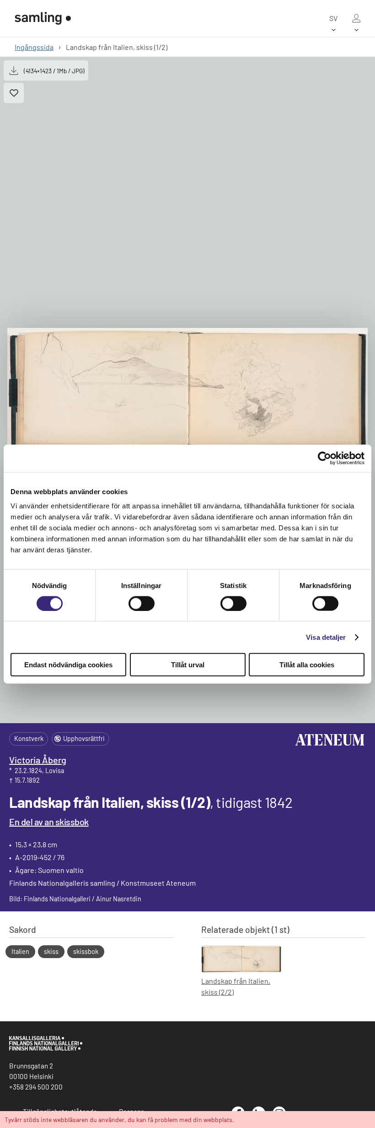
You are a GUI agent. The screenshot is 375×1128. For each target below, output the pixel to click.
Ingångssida (34, 47)
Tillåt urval (187, 665)
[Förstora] (187, 390)
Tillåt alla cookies (306, 665)
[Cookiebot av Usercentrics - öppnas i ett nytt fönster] (324, 458)
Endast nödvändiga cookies (68, 665)
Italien (20, 951)
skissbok (85, 951)
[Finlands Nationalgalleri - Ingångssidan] (42, 18)
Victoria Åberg (37, 759)
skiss (51, 951)
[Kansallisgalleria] (45, 1048)
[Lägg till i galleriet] (14, 93)
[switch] (142, 603)
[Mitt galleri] (356, 18)
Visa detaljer (326, 637)
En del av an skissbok (49, 821)
